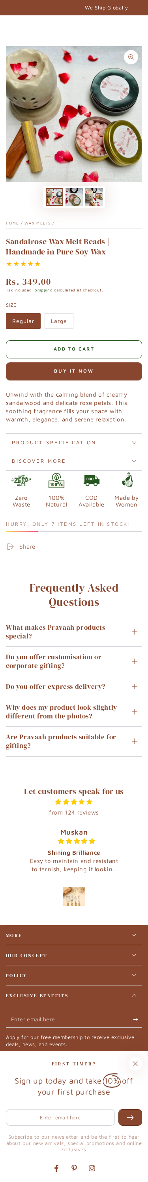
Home (12, 223)
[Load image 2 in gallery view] (74, 197)
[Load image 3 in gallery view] (94, 197)
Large (62, 323)
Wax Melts (37, 223)
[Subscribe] (137, 1019)
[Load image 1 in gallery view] (54, 197)
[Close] (135, 1064)
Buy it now (74, 371)
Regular (26, 323)
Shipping (44, 290)
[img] (74, 801)
